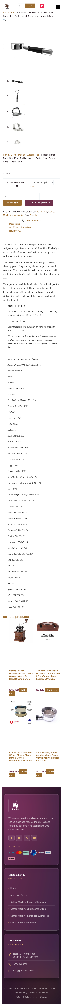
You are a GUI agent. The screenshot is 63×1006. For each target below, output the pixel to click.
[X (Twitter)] (27, 838)
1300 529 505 (20, 963)
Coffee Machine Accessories (25, 155)
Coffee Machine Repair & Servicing (28, 902)
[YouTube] (34, 838)
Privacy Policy (20, 992)
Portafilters (41, 211)
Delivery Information (47, 988)
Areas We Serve (18, 895)
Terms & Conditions (38, 992)
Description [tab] (14, 224)
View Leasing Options (39, 203)
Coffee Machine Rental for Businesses (29, 915)
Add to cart (12, 203)
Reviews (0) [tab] (15, 231)
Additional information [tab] (20, 227)
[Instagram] (19, 838)
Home (6, 12)
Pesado (33, 215)
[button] (58, 7)
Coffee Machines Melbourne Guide (28, 909)
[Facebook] (11, 838)
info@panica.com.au (23, 970)
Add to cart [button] (52, 690)
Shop (13, 12)
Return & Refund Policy (27, 997)
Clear (32, 186)
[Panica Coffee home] (15, 805)
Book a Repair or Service (23, 922)
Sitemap (43, 997)
